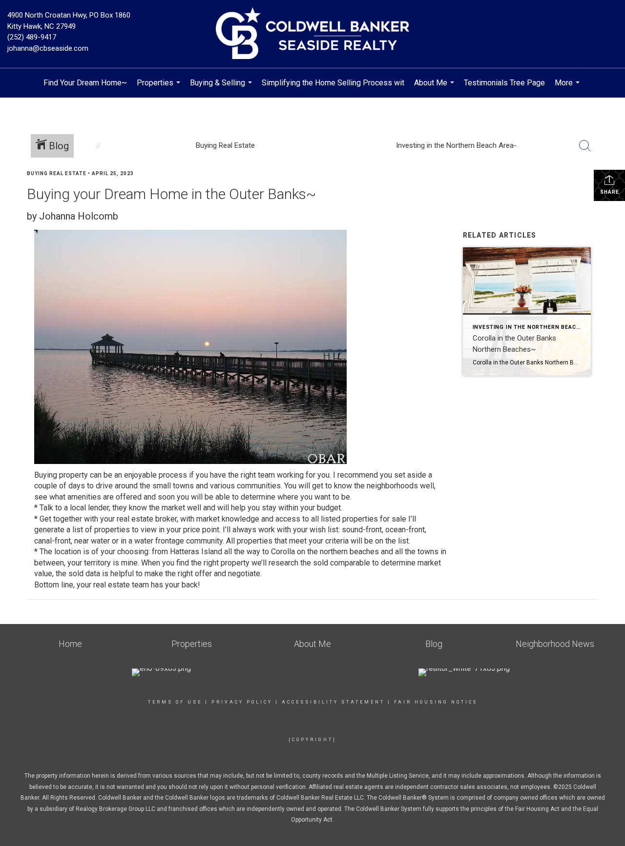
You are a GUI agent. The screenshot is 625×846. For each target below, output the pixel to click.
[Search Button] (585, 146)
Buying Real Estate (56, 173)
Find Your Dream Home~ (85, 82)
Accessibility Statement (333, 702)
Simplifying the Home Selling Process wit (333, 82)
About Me (435, 88)
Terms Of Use (175, 702)
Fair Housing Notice (436, 702)
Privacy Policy (241, 702)
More (568, 88)
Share (609, 192)
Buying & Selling (222, 88)
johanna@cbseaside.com (47, 48)
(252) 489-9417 (31, 37)
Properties (160, 88)
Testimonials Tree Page (504, 82)
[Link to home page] (313, 33)
